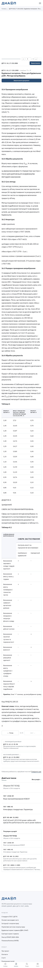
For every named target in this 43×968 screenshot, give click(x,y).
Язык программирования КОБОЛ (16, 799)
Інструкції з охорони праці (10, 923)
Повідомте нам (36, 772)
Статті (4, 958)
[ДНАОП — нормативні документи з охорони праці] (9, 3)
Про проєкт (5, 951)
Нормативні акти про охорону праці (13, 927)
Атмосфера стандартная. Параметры (18, 809)
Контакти (5, 954)
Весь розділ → (36, 779)
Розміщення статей (8, 961)
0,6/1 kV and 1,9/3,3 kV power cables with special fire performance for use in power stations (22, 821)
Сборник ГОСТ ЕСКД (11, 786)
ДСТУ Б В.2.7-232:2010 (10, 70)
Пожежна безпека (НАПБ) (10, 940)
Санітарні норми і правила (10, 934)
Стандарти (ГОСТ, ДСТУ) (9, 917)
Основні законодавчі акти (10, 920)
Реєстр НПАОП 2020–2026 (10, 937)
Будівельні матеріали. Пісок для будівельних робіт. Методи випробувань (21, 74)
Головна (4, 9)
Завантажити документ (21, 80)
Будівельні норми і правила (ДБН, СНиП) (15, 930)
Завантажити (35, 63)
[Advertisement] (21, 33)
